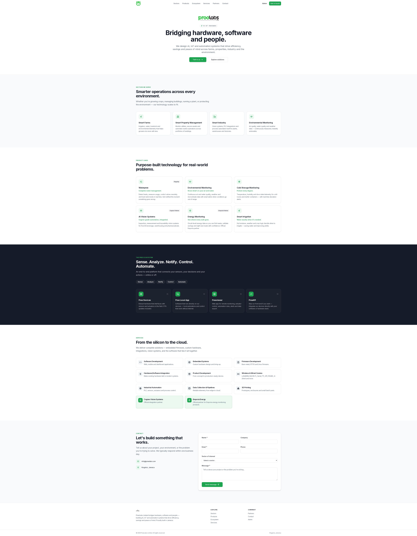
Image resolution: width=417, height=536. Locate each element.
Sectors (176, 3)
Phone (243, 447)
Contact (225, 3)
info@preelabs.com (149, 461)
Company (244, 438)
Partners (216, 3)
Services (206, 3)
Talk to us (196, 59)
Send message (211, 484)
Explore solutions (217, 59)
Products (185, 3)
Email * (204, 447)
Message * (206, 466)
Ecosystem (196, 3)
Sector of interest (208, 456)
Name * (205, 438)
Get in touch (275, 3)
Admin (264, 3)
